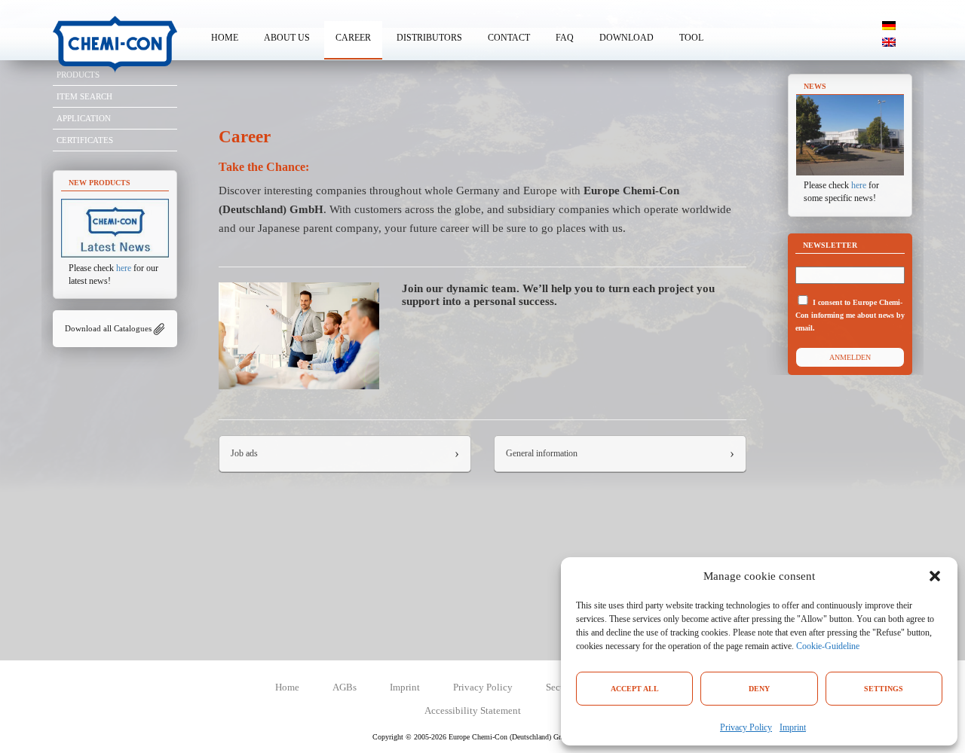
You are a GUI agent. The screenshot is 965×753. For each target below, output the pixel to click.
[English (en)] (889, 41)
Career (353, 37)
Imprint (793, 727)
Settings (883, 688)
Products (78, 74)
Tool (691, 37)
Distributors (429, 37)
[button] (934, 576)
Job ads (244, 453)
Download (626, 37)
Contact (509, 37)
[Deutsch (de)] (889, 24)
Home (224, 37)
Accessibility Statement (472, 710)
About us (287, 37)
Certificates (85, 140)
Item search (84, 96)
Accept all (635, 688)
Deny (759, 688)
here (123, 268)
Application (84, 118)
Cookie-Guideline (827, 646)
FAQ (565, 37)
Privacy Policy (746, 727)
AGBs (344, 687)
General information (541, 453)
